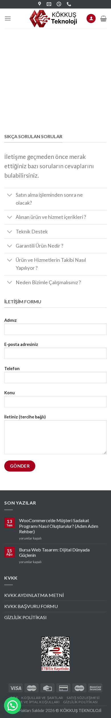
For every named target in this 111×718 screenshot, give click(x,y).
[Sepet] (103, 18)
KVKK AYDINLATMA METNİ (34, 595)
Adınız (10, 320)
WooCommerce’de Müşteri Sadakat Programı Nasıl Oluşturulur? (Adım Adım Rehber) (58, 526)
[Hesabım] (91, 18)
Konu (9, 392)
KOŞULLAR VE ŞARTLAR (42, 698)
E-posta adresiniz (21, 344)
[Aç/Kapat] (9, 196)
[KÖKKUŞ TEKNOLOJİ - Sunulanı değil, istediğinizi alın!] (53, 18)
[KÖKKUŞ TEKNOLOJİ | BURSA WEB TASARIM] (40, 4)
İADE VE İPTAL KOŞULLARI (37, 702)
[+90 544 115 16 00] (70, 4)
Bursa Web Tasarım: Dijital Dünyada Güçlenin (54, 552)
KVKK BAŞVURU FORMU (31, 606)
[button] (12, 705)
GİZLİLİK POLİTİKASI (25, 617)
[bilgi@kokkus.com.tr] (50, 4)
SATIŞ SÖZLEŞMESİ (83, 698)
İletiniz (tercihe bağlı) (25, 416)
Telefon (12, 368)
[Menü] (7, 18)
